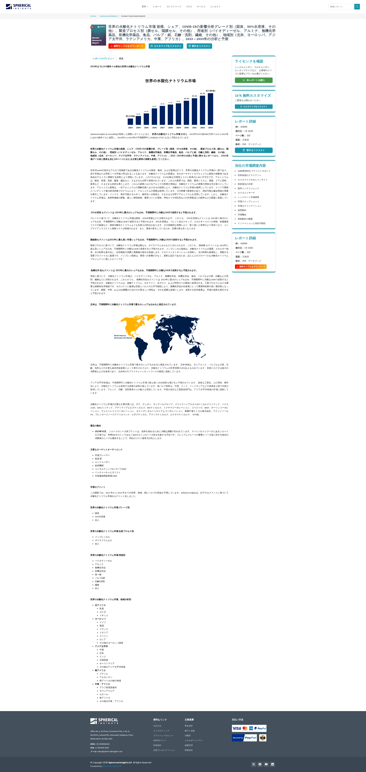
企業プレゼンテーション (164, 750)
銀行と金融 (190, 731)
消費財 (188, 736)
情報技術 (189, 750)
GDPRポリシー (160, 740)
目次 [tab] (121, 58)
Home (93, 16)
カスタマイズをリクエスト (167, 46)
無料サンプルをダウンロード (128, 46)
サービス (201, 6)
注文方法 (157, 726)
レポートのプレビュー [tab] (103, 58)
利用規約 (157, 745)
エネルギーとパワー (194, 740)
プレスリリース (173, 6)
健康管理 (189, 745)
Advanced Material (109, 16)
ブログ (189, 6)
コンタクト (215, 6)
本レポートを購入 (255, 80)
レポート (157, 6)
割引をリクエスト (201, 46)
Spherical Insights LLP (111, 766)
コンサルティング (161, 731)
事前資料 (189, 726)
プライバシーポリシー (163, 736)
